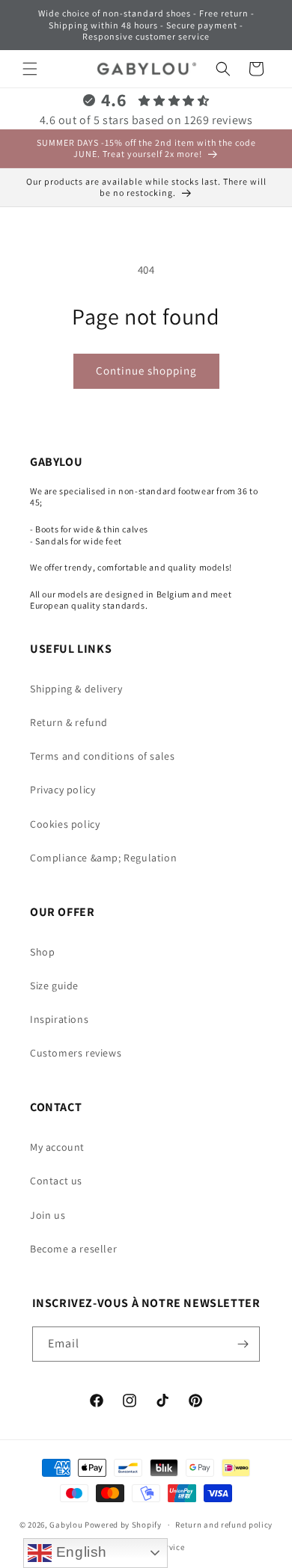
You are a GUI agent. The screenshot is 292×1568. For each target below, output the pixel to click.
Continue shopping (146, 370)
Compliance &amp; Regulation (103, 857)
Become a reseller (73, 1248)
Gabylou (65, 1524)
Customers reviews (75, 1053)
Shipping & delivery (76, 688)
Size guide (54, 985)
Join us (47, 1215)
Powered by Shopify (123, 1524)
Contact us (56, 1180)
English (79, 1552)
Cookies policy (65, 824)
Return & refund (69, 722)
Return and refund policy (224, 1524)
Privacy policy (62, 789)
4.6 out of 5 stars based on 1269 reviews (146, 120)
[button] (29, 68)
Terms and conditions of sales (102, 756)
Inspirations (59, 1019)
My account (57, 1147)
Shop (42, 952)
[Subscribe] (242, 1344)
